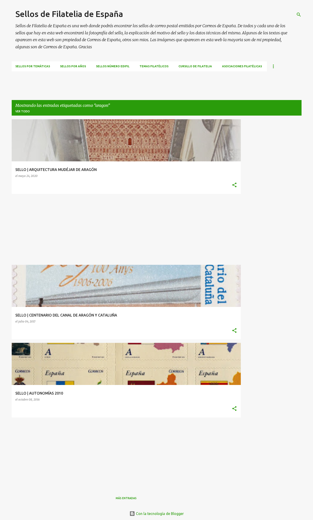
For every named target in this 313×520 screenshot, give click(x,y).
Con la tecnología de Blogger (159, 514)
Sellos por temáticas (32, 66)
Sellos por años (73, 66)
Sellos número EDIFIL (112, 66)
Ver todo (22, 111)
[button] (234, 185)
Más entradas (126, 498)
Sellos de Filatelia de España (69, 14)
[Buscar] (299, 14)
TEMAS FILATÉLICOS (154, 66)
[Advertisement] (95, 81)
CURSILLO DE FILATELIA (195, 66)
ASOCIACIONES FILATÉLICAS (242, 66)
